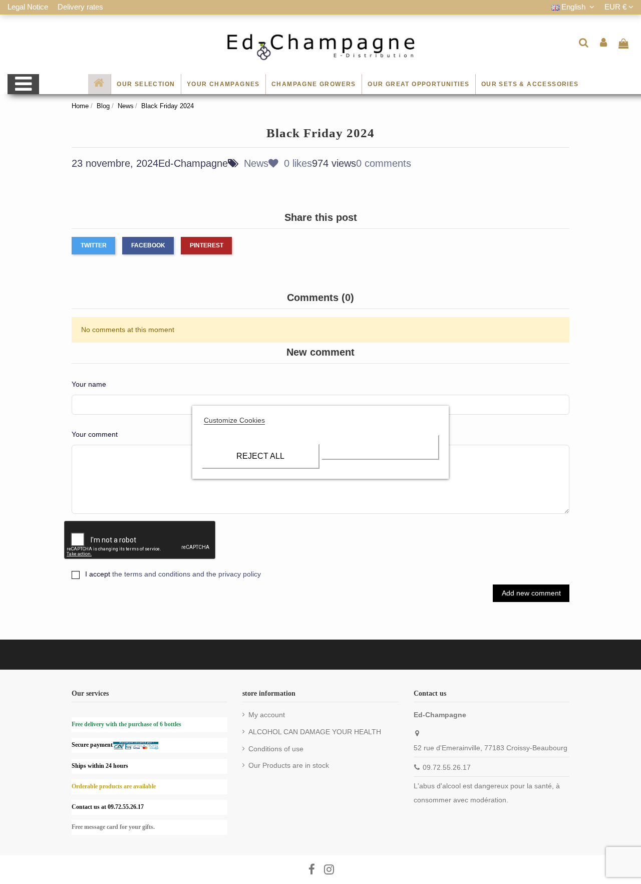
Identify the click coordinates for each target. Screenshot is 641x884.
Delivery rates (80, 7)
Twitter (94, 245)
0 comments (383, 163)
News (256, 163)
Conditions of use (275, 749)
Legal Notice (29, 7)
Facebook (148, 245)
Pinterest (206, 245)
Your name (89, 384)
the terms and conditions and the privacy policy (186, 574)
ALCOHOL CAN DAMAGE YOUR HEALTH (314, 732)
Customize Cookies (234, 420)
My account (266, 715)
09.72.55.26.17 (447, 767)
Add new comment (531, 593)
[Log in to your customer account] (603, 43)
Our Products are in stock (288, 765)
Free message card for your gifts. (113, 826)
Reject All (260, 456)
